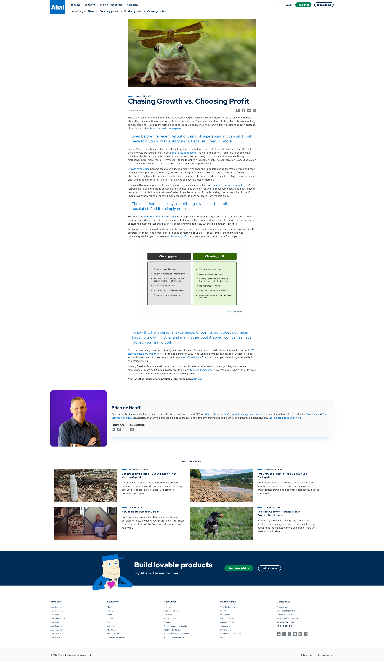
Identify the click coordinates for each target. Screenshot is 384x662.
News (91, 11)
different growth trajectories (160, 216)
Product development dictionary (177, 633)
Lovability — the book (116, 637)
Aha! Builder (55, 622)
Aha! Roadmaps (56, 607)
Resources (116, 4)
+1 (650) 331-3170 (285, 626)
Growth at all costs (138, 168)
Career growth (155, 11)
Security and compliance (230, 633)
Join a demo (269, 568)
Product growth (133, 11)
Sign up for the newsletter (287, 618)
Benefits (110, 626)
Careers (110, 618)
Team (109, 615)
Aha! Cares (111, 630)
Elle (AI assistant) (227, 618)
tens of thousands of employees (230, 185)
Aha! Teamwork (56, 630)
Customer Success (228, 622)
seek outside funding (184, 152)
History (110, 611)
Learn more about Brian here (284, 417)
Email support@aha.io (286, 611)
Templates (168, 622)
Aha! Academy (56, 637)
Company (132, 4)
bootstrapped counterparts (165, 128)
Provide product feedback (287, 615)
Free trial (303, 4)
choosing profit (178, 236)
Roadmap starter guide (173, 630)
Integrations (225, 615)
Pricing (104, 4)
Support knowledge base (174, 637)
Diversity (111, 622)
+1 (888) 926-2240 (285, 622)
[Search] (275, 5)
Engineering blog (171, 611)
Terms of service (326, 655)
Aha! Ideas (54, 615)
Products (75, 4)
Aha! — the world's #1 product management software (234, 414)
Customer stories (227, 626)
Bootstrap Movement (116, 633)
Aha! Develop (56, 626)
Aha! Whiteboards (57, 618)
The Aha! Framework (229, 607)
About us (110, 607)
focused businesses (201, 369)
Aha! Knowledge (57, 633)
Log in (289, 5)
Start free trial (237, 568)
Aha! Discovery (56, 611)
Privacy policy (308, 655)
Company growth (109, 11)
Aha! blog (77, 11)
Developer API (226, 630)
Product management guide (175, 626)
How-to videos (170, 618)
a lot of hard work (191, 357)
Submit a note (282, 607)
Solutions (90, 4)
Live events (168, 615)
